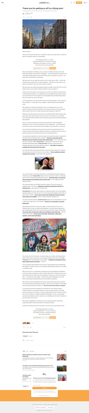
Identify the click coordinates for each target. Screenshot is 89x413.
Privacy (45, 404)
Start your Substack (41, 407)
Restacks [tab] (30, 336)
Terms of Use (50, 390)
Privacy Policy (53, 392)
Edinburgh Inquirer (29, 13)
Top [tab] (24, 351)
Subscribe (79, 2)
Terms (48, 404)
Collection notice (53, 404)
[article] (44, 358)
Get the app (50, 407)
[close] (56, 373)
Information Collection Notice (44, 392)
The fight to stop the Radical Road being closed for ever (37, 365)
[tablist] (27, 336)
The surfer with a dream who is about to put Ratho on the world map (41, 212)
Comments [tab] (25, 336)
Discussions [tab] (31, 351)
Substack (38, 410)
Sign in (85, 2)
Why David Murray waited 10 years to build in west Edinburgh (36, 355)
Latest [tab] (27, 351)
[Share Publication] (74, 2)
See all (24, 386)
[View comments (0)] (28, 17)
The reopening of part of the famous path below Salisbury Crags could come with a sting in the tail (38, 368)
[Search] (71, 2)
